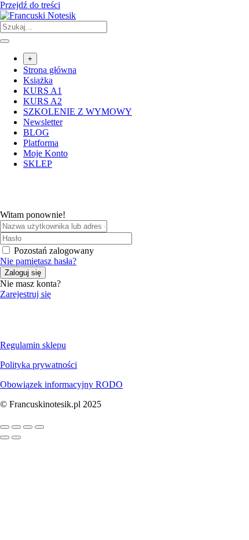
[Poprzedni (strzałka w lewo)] (4, 437)
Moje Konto (45, 153)
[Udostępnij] (27, 427)
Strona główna (49, 70)
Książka (38, 80)
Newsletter (43, 122)
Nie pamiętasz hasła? (38, 261)
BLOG (36, 132)
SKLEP (37, 164)
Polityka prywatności (38, 365)
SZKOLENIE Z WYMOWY (77, 111)
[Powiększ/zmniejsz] (4, 427)
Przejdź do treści (30, 5)
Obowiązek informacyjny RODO (61, 384)
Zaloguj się (23, 272)
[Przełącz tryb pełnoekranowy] (16, 427)
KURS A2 (42, 101)
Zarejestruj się (25, 294)
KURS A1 (42, 91)
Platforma (40, 143)
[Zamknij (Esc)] (39, 427)
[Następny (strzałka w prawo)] (16, 437)
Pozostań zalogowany (54, 251)
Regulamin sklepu (33, 345)
